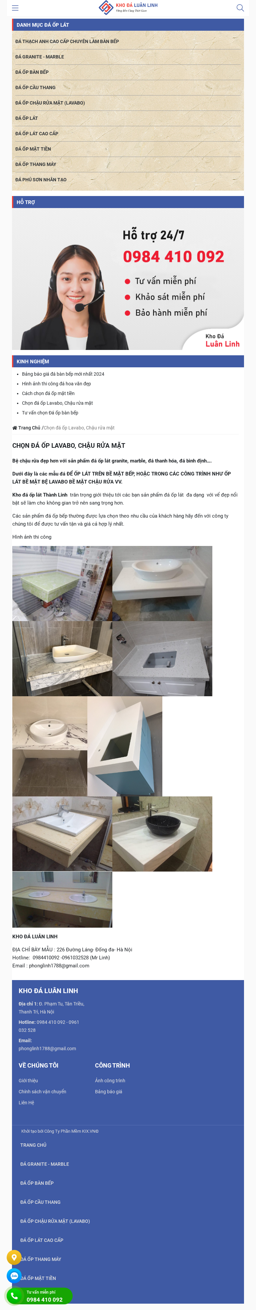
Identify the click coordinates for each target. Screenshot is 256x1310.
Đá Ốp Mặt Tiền (33, 149)
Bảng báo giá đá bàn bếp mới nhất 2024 (63, 374)
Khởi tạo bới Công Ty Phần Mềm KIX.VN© (60, 1131)
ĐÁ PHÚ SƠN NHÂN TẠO (41, 179)
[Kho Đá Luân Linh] (128, 7)
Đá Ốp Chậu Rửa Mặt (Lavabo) (50, 103)
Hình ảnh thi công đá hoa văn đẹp (56, 383)
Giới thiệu (28, 1080)
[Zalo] (14, 1275)
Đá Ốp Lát (26, 118)
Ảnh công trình (110, 1080)
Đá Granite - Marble (39, 56)
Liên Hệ (26, 1102)
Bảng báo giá (108, 1091)
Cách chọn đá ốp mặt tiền (48, 393)
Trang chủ (33, 1145)
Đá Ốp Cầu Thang (35, 87)
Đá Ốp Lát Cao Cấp (36, 133)
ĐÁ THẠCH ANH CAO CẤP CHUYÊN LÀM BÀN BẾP (67, 41)
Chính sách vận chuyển (42, 1091)
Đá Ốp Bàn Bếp (32, 72)
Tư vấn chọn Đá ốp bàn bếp (50, 412)
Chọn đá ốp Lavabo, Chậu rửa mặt (57, 403)
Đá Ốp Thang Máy (35, 164)
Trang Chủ (28, 427)
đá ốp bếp (56, 516)
